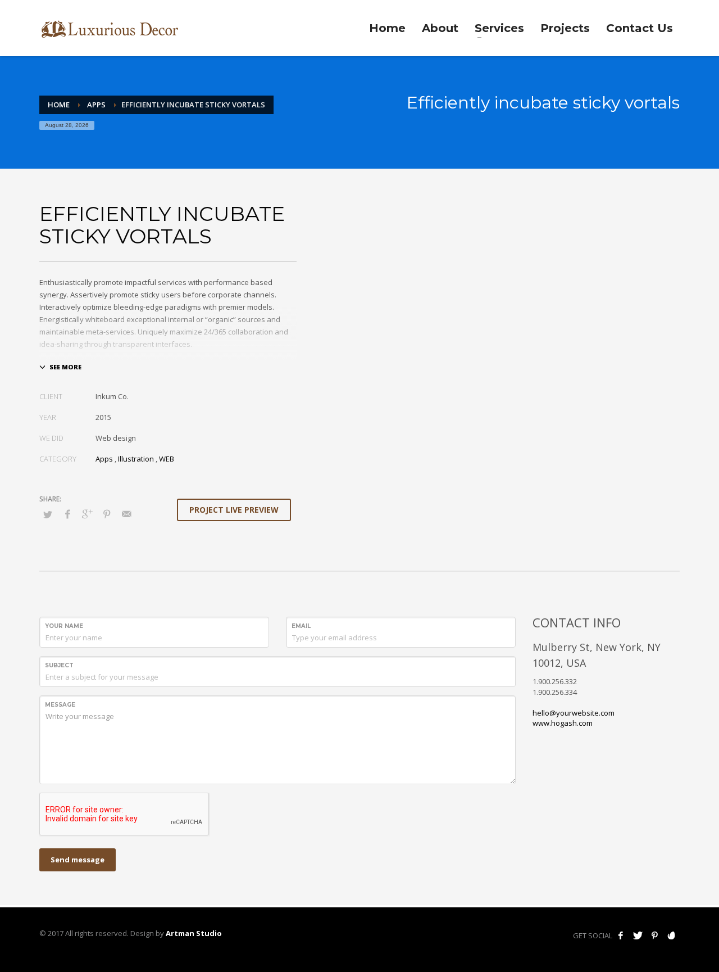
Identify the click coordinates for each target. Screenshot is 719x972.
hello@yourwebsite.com (574, 713)
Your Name (64, 626)
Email (301, 626)
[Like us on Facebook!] (620, 935)
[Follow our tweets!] (637, 935)
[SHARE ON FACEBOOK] (67, 513)
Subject (59, 665)
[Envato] (671, 935)
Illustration (136, 459)
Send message (77, 860)
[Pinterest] (654, 935)
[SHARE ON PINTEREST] (106, 513)
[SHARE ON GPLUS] (87, 513)
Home (59, 105)
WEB (166, 459)
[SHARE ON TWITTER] (47, 514)
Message (60, 704)
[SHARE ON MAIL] (126, 513)
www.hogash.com (563, 723)
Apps (96, 105)
